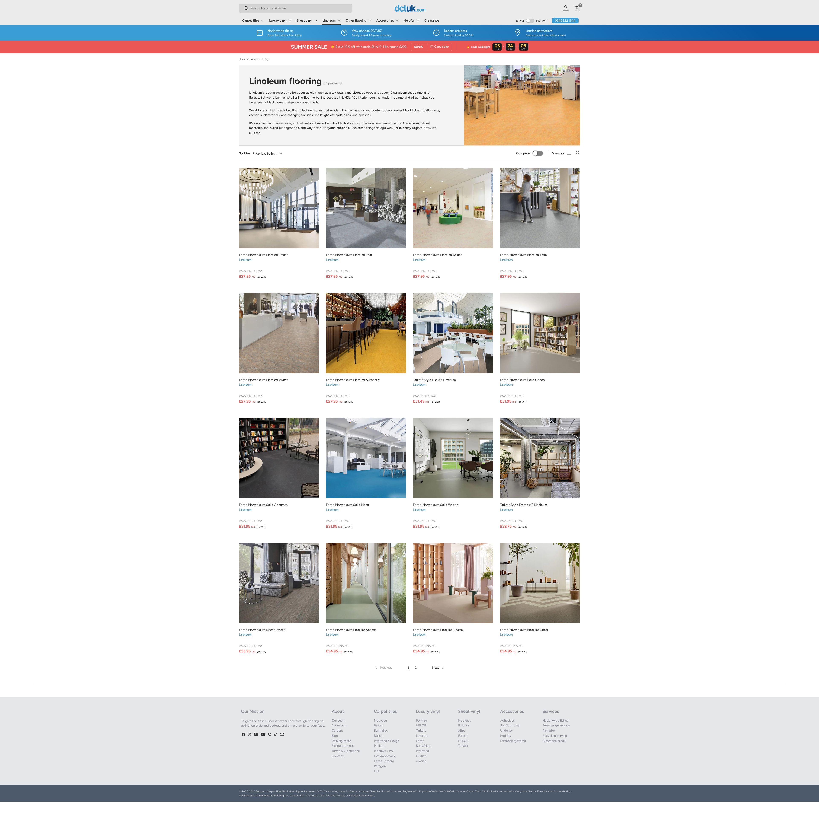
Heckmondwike (385, 756)
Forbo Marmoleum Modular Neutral (438, 630)
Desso (378, 736)
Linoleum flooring (258, 59)
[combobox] (295, 8)
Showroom (339, 725)
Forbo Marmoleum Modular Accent (351, 630)
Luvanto (422, 736)
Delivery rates (341, 741)
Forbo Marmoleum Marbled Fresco (263, 255)
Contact (338, 756)
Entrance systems (513, 741)
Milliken (379, 746)
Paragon (380, 766)
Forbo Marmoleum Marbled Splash (437, 255)
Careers (337, 730)
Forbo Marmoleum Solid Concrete (263, 505)
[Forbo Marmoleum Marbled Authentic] (366, 333)
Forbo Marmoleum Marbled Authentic (353, 380)
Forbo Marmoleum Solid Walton (435, 505)
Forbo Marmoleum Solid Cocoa (522, 380)
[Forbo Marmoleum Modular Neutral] (453, 583)
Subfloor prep (510, 725)
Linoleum (329, 20)
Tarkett (421, 730)
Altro (461, 730)
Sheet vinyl (304, 20)
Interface (422, 751)
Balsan (378, 725)
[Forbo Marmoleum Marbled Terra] (540, 208)
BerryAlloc (423, 746)
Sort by (244, 153)
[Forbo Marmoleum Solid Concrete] (279, 458)
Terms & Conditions (346, 751)
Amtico (421, 761)
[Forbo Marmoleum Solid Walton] (453, 458)
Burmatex (381, 730)
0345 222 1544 (565, 20)
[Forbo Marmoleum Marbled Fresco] (279, 208)
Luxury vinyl (277, 20)
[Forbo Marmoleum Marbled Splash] (453, 208)
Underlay (506, 730)
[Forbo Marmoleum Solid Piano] (366, 458)
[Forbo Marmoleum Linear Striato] (279, 583)
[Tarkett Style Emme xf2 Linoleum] (540, 458)
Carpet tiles (250, 20)
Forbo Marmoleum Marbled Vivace (263, 380)
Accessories (385, 20)
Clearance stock (553, 741)
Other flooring (356, 20)
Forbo (420, 741)
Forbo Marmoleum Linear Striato (262, 630)
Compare (523, 153)
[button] (577, 8)
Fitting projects (343, 746)
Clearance (431, 20)
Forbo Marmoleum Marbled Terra (523, 255)
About (338, 711)
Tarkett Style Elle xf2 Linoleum (434, 380)
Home (242, 59)
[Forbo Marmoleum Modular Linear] (540, 583)
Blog (335, 736)
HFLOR (421, 725)
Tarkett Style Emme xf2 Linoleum (523, 505)
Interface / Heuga (386, 741)
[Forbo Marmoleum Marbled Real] (366, 208)
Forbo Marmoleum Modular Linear (524, 630)
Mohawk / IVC (384, 751)
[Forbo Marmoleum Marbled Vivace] (279, 333)
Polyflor (421, 720)
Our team (338, 720)
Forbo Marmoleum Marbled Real (349, 255)
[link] (383, 667)
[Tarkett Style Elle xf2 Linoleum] (453, 333)
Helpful (409, 20)
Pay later (548, 730)
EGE (377, 771)
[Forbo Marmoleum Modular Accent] (366, 583)
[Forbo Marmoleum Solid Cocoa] (540, 333)
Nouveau (380, 720)
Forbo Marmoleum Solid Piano (347, 505)
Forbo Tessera (384, 761)
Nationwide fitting (555, 720)
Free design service (556, 725)
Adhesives (507, 720)
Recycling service (554, 736)
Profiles (505, 736)
